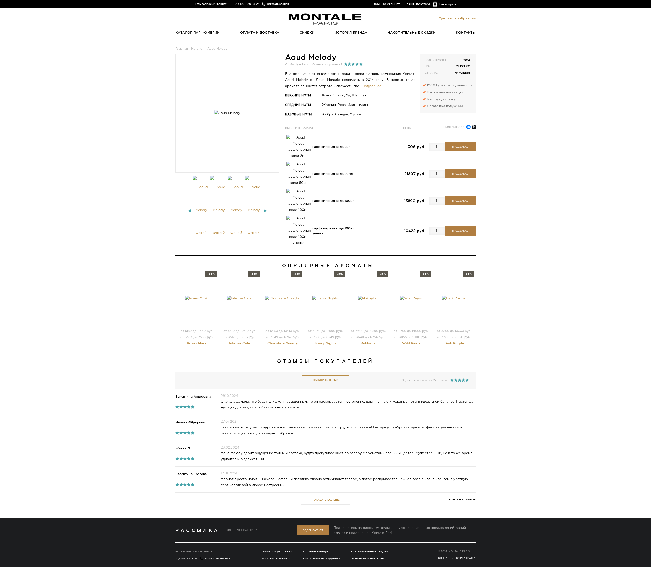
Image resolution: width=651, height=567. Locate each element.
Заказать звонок (278, 4)
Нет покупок (447, 4)
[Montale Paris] (325, 19)
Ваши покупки (418, 4)
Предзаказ (460, 147)
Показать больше (326, 499)
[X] (474, 127)
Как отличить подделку (322, 558)
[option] (201, 210)
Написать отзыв (325, 380)
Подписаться (313, 530)
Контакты (466, 32)
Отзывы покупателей (367, 558)
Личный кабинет (387, 4)
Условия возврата (276, 558)
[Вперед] (265, 211)
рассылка (197, 530)
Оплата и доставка (259, 32)
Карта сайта (466, 558)
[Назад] (189, 211)
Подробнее (371, 86)
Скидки (307, 32)
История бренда (351, 32)
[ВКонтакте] (468, 127)
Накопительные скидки (412, 32)
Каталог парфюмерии (197, 32)
